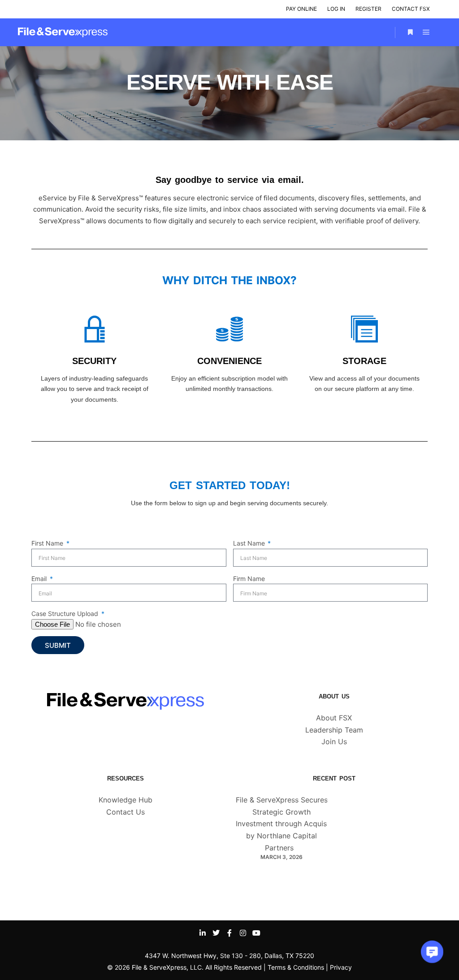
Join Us (334, 741)
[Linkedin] (202, 933)
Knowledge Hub (125, 799)
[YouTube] (256, 933)
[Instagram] (243, 933)
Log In (336, 8)
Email (39, 578)
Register (368, 8)
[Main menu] (426, 32)
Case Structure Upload (65, 613)
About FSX (334, 717)
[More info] (410, 32)
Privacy (341, 967)
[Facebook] (229, 933)
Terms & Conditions (296, 967)
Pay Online (301, 8)
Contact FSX (411, 8)
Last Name (250, 543)
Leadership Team (334, 729)
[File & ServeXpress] (63, 32)
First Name (48, 543)
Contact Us (125, 811)
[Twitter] (216, 933)
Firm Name (249, 578)
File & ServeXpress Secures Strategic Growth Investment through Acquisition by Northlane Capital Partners (289, 823)
